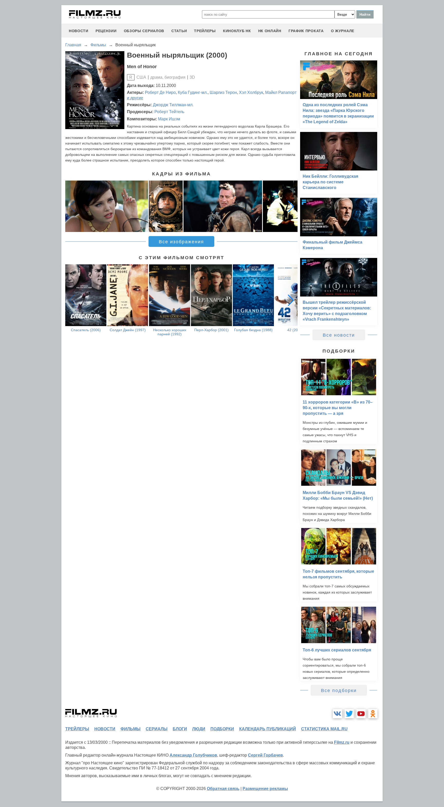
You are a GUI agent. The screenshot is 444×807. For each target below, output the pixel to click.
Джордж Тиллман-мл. (173, 105)
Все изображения (181, 241)
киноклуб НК (237, 31)
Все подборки (339, 690)
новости (78, 31)
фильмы (131, 729)
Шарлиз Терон (223, 92)
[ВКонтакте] (337, 713)
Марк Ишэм (169, 119)
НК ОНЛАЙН (269, 31)
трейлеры (205, 31)
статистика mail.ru (324, 729)
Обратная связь (223, 788)
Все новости (339, 335)
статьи (179, 31)
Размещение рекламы (265, 788)
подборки (222, 729)
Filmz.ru (341, 742)
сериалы (157, 729)
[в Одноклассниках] (372, 713)
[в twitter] (349, 713)
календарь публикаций (267, 729)
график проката (306, 31)
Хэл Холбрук (251, 92)
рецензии (106, 31)
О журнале (342, 31)
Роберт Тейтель (169, 112)
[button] (291, 206)
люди (198, 729)
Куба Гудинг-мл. (193, 92)
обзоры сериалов (144, 31)
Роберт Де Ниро (160, 92)
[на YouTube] (361, 713)
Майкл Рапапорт (281, 92)
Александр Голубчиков (193, 755)
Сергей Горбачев (265, 755)
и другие (135, 98)
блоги (180, 729)
